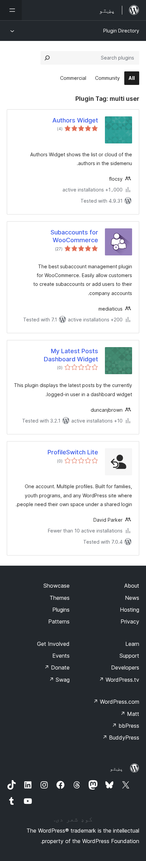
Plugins (61, 609)
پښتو (116, 768)
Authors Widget (75, 120)
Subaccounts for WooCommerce (74, 236)
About (131, 585)
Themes (60, 597)
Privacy (130, 621)
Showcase (56, 585)
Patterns (59, 621)
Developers (125, 667)
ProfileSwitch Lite (73, 452)
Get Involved (53, 643)
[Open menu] (11, 10)
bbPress (125, 725)
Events (61, 655)
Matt (129, 713)
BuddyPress (120, 737)
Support (129, 655)
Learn (132, 643)
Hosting (129, 609)
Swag (59, 679)
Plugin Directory (121, 30)
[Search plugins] (47, 58)
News (132, 597)
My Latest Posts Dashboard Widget (71, 354)
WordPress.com (116, 701)
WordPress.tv (119, 679)
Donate (57, 667)
